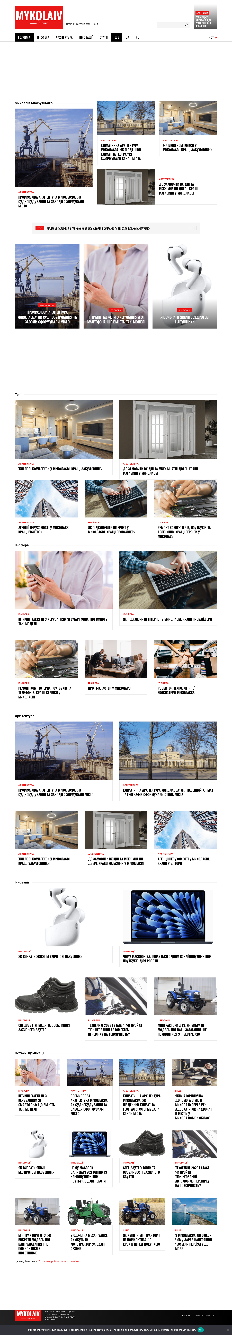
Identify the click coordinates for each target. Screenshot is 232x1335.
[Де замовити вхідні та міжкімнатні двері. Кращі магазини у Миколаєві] (126, 187)
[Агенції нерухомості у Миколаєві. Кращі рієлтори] (46, 498)
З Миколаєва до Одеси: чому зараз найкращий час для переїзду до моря (193, 1242)
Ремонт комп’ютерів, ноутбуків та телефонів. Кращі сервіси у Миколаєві (184, 532)
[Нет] (227, 1330)
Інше (178, 1091)
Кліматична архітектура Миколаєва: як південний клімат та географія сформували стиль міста (121, 152)
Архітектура (202, 12)
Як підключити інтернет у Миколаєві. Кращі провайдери (112, 529)
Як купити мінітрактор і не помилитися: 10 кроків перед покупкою (141, 1240)
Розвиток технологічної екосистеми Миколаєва (176, 690)
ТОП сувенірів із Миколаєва (64, 229)
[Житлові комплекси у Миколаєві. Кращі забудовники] (188, 118)
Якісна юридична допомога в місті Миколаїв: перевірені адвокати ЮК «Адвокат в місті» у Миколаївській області (193, 1106)
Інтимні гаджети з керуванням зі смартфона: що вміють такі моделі (116, 319)
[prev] (189, 228)
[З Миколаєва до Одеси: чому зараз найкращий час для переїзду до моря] (194, 1211)
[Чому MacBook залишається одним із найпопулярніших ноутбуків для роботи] (168, 917)
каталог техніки (70, 1261)
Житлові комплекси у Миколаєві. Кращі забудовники (187, 147)
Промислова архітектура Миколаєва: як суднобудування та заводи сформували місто (51, 201)
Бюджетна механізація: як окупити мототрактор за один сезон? (89, 1242)
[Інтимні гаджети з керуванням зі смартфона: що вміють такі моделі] (116, 286)
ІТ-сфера (116, 310)
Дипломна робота (49, 1261)
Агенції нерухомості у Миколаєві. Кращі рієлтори (44, 529)
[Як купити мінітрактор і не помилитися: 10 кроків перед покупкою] (142, 1211)
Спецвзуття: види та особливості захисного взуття (44, 1027)
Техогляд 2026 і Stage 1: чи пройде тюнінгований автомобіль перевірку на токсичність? (115, 1030)
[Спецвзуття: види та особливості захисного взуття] (46, 996)
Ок (200, 1329)
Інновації (184, 310)
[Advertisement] (116, 67)
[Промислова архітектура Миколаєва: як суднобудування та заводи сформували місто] (54, 148)
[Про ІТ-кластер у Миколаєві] (116, 659)
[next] (194, 228)
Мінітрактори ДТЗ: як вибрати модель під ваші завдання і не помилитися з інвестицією (182, 1030)
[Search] (186, 25)
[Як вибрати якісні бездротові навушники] (185, 286)
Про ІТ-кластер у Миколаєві (109, 688)
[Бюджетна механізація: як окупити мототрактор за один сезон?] (90, 1211)
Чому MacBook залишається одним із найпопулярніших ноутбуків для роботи (167, 958)
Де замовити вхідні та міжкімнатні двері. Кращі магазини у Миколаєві (178, 189)
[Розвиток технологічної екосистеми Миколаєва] (185, 659)
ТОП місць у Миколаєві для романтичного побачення (203, 22)
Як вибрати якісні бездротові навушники (184, 319)
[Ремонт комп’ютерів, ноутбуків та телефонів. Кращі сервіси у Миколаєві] (185, 498)
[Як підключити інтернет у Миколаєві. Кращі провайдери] (116, 498)
